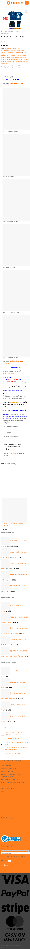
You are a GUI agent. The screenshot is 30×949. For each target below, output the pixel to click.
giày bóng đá (10, 416)
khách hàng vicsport (21, 61)
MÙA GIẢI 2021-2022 (17, 51)
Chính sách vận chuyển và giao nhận (12, 806)
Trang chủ (4, 32)
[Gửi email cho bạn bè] (13, 66)
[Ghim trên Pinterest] (17, 66)
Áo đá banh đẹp (21, 55)
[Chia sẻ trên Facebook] (6, 66)
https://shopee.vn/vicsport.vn (12, 390)
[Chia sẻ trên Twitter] (10, 66)
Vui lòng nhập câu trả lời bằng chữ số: (13, 857)
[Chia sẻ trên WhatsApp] (3, 66)
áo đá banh (19, 416)
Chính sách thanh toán (8, 803)
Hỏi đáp (3, 829)
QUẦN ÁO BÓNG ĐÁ (7, 53)
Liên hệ (3, 832)
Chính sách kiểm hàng (8, 811)
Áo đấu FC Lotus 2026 (12, 753)
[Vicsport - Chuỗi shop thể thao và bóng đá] (15, 3)
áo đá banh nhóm (16, 59)
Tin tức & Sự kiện (6, 826)
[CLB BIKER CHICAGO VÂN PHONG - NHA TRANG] (14, 510)
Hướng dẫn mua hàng (8, 797)
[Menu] (2, 3)
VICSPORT (11, 32)
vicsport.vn (4, 63)
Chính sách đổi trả (7, 809)
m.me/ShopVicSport (9, 373)
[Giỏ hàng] (27, 3)
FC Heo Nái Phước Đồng (12, 739)
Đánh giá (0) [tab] (10, 77)
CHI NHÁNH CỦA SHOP (18, 410)
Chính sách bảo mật (7, 800)
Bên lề (3, 823)
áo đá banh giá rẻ (19, 57)
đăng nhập (13, 453)
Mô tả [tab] (4, 77)
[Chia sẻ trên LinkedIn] (20, 66)
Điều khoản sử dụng (7, 794)
